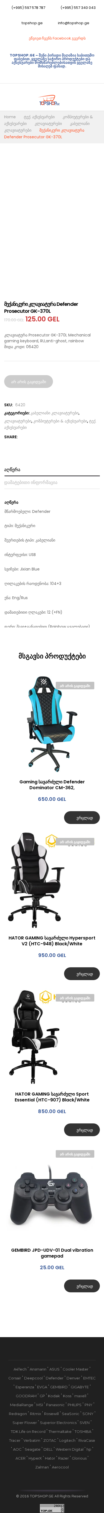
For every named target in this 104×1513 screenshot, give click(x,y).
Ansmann (38, 1369)
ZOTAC (49, 1440)
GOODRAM (26, 1396)
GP (42, 1396)
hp (89, 1449)
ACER (21, 1458)
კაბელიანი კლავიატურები (54, 413)
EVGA (42, 1387)
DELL (48, 1449)
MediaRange (21, 1405)
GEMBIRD (59, 1387)
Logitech (67, 1440)
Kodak (54, 1396)
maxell (80, 1396)
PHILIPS (75, 1405)
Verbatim (32, 1440)
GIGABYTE (80, 1387)
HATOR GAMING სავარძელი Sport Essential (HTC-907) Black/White (52, 1097)
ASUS (54, 1369)
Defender (55, 1378)
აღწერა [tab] (12, 469)
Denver (73, 1378)
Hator (50, 1458)
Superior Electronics (58, 1422)
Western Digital (69, 1449)
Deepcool (33, 1378)
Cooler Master (75, 1369)
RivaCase (86, 1440)
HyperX (35, 1458)
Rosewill (51, 1413)
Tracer (15, 1440)
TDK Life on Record (28, 1431)
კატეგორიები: (17, 413)
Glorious (79, 1458)
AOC (17, 1449)
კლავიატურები (17, 421)
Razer (63, 1458)
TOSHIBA (83, 1431)
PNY (88, 1405)
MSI (39, 1405)
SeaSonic (70, 1413)
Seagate (32, 1449)
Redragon (18, 1413)
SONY (87, 1413)
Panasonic (55, 1405)
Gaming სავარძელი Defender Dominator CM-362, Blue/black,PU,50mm (52, 784)
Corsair (14, 1378)
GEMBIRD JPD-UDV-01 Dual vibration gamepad (52, 1253)
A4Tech (20, 1369)
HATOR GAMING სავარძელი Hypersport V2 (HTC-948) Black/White (52, 940)
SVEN (85, 1422)
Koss (67, 1396)
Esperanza (25, 1387)
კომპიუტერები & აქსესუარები (60, 421)
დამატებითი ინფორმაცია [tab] (30, 482)
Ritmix (35, 1413)
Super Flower (24, 1422)
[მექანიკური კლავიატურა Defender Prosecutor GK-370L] (22, 437)
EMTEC (89, 1378)
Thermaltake (60, 1431)
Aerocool (60, 1467)
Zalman (42, 1467)
